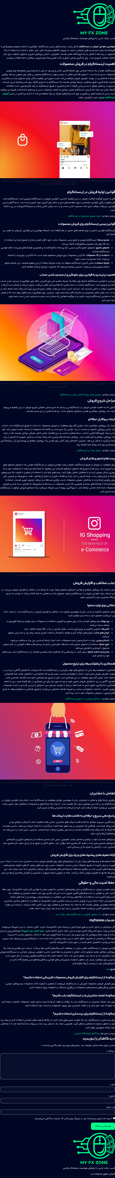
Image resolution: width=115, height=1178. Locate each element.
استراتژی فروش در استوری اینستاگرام (83, 699)
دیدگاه (110, 1051)
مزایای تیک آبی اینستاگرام (89, 450)
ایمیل (111, 1096)
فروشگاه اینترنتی (82, 1033)
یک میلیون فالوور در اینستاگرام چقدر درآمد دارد (78, 914)
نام (112, 1085)
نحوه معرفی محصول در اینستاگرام (84, 216)
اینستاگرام (96, 1033)
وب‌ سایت (110, 1107)
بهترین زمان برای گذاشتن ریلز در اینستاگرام (80, 394)
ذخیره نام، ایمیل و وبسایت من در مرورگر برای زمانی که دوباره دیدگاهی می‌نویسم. (73, 1119)
